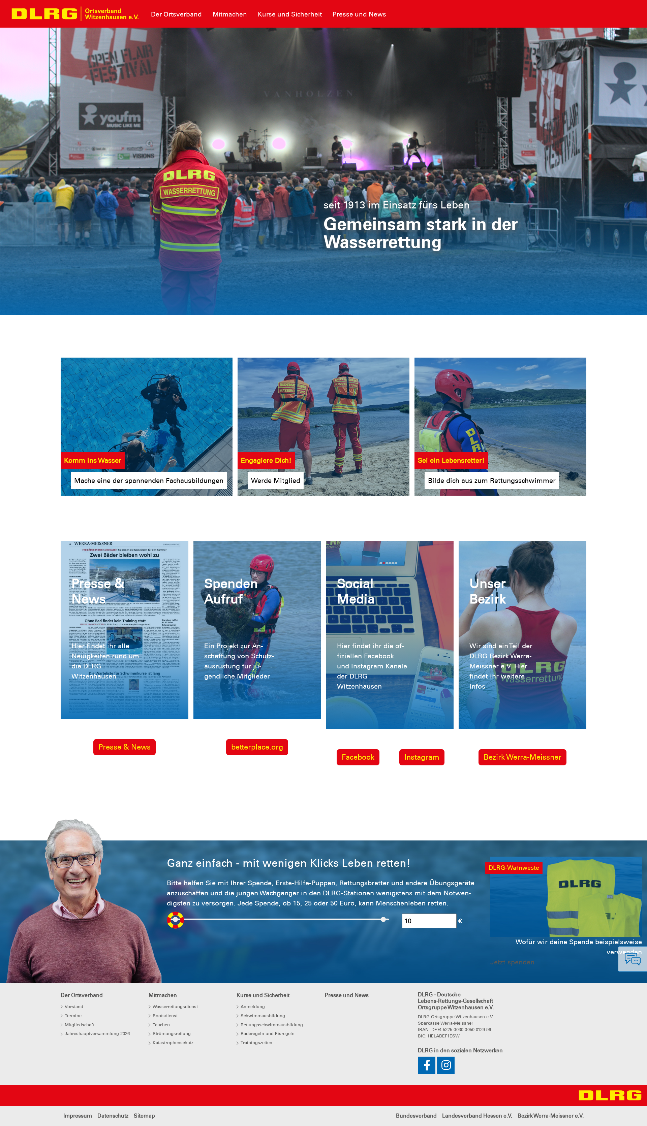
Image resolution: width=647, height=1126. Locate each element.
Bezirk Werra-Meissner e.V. (551, 1116)
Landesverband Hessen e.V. (477, 1116)
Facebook (358, 757)
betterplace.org (257, 747)
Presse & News (124, 747)
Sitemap (144, 1116)
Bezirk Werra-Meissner (522, 757)
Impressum (77, 1116)
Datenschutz (112, 1116)
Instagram (421, 757)
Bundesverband (416, 1116)
